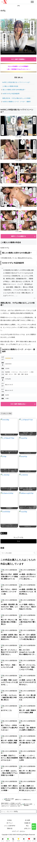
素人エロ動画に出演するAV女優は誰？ (14, 89)
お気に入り (27, 828)
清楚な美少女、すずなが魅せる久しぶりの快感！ (16, 98)
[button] (34, 553)
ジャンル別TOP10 (9, 825)
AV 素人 (9, 820)
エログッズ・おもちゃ (18, 831)
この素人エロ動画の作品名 (10, 86)
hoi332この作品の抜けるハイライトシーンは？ (16, 82)
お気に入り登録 (6, 413)
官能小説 (9, 828)
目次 (15, 77)
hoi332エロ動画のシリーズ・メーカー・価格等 (17, 101)
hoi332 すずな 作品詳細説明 (11, 93)
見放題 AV (27, 823)
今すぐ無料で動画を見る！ (18, 404)
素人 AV (5, 533)
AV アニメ (10, 823)
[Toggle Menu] (32, 2)
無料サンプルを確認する (18, 236)
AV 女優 (27, 820)
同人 (27, 825)
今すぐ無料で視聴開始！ (18, 59)
